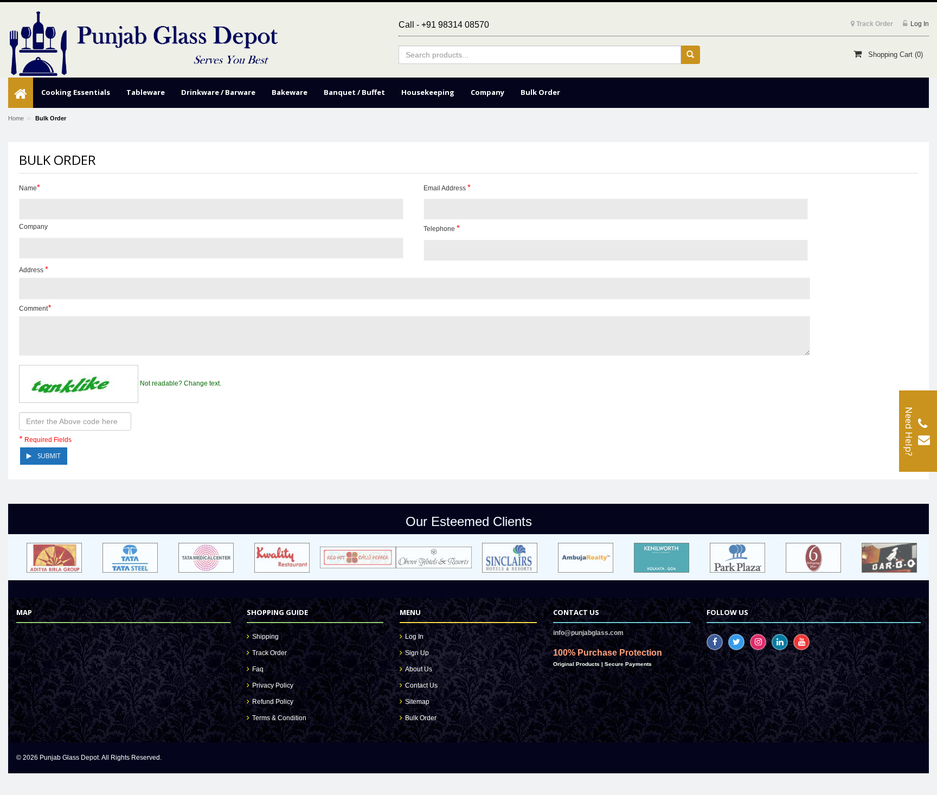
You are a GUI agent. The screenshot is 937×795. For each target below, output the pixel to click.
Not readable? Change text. (180, 383)
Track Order (269, 653)
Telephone (441, 228)
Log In (414, 636)
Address (33, 269)
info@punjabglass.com (588, 633)
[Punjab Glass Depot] (143, 44)
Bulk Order (421, 718)
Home (16, 118)
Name (29, 187)
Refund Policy (272, 702)
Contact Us (421, 685)
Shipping (265, 636)
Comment (35, 307)
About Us (418, 669)
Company (33, 226)
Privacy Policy (272, 685)
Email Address (447, 187)
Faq (258, 669)
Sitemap (417, 702)
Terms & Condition (279, 718)
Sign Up (417, 653)
